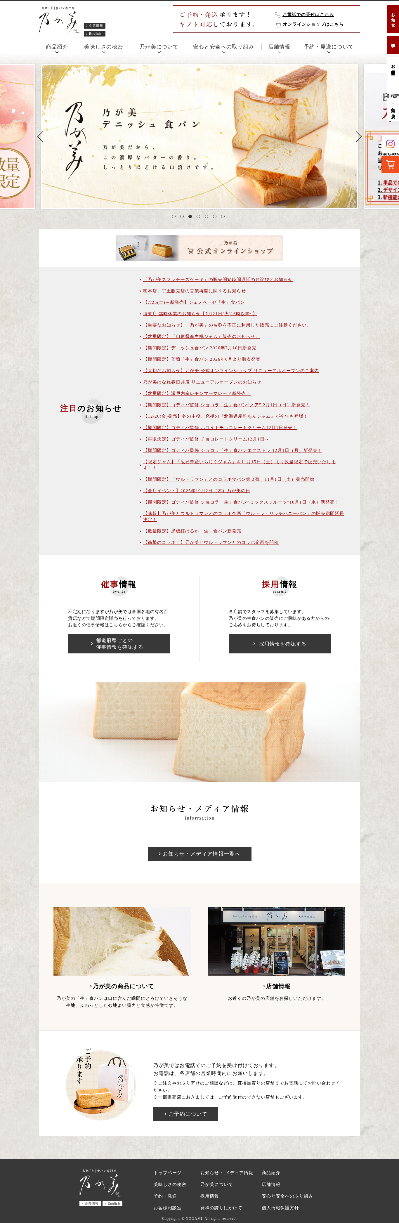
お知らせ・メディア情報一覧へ (201, 854)
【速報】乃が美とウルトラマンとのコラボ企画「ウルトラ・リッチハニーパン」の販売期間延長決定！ (243, 516)
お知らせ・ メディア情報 (226, 1172)
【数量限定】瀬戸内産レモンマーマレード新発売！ (197, 393)
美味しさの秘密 (103, 47)
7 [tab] (224, 218)
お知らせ (393, 17)
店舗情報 (279, 47)
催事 (393, 40)
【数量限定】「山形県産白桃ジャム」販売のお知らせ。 (201, 336)
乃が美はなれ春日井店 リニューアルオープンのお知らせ (202, 382)
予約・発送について (329, 47)
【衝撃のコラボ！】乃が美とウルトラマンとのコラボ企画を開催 (211, 542)
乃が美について (159, 47)
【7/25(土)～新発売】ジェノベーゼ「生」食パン (194, 302)
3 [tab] (191, 218)
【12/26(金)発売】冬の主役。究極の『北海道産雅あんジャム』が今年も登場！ (225, 416)
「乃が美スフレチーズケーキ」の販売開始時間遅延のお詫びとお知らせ (218, 279)
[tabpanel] (199, 136)
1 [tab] (175, 218)
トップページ (168, 1172)
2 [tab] (183, 218)
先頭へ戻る (393, 110)
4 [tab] (199, 218)
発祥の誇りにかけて (221, 1207)
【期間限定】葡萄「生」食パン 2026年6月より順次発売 (202, 359)
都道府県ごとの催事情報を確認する (119, 644)
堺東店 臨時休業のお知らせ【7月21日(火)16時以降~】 (200, 313)
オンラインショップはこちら (313, 24)
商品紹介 (57, 47)
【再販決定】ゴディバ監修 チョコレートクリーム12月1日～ (206, 439)
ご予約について (188, 1114)
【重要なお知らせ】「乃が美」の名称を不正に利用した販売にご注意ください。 (227, 325)
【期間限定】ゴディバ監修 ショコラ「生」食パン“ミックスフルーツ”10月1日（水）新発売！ (241, 502)
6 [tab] (216, 218)
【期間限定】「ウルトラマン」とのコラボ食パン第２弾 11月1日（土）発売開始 (229, 479)
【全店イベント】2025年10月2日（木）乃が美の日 (196, 490)
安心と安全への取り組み (223, 47)
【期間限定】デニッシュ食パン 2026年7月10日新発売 (199, 348)
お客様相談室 (393, 65)
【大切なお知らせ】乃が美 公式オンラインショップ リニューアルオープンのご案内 (231, 370)
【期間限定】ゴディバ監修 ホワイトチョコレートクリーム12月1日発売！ (220, 427)
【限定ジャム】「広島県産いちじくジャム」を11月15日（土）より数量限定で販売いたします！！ (239, 464)
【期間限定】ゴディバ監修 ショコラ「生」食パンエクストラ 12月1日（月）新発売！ (232, 450)
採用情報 (209, 1196)
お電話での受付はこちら (308, 14)
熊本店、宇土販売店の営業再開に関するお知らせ (194, 291)
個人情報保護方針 (280, 1207)
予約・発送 (165, 1196)
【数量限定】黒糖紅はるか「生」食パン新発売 (192, 531)
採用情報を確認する (282, 644)
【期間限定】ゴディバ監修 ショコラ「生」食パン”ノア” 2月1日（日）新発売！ (226, 405)
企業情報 (96, 25)
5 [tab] (208, 218)
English (95, 33)
